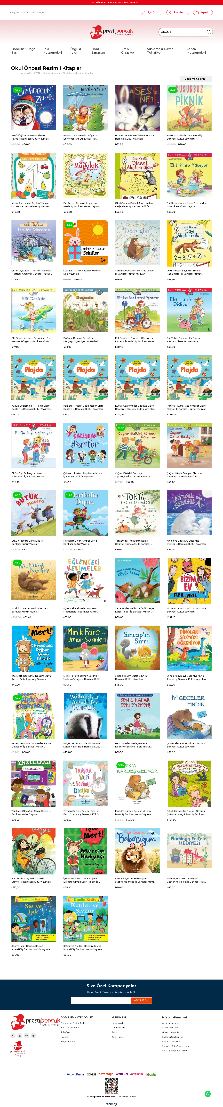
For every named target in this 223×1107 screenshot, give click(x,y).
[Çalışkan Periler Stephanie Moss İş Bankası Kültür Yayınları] (85, 445)
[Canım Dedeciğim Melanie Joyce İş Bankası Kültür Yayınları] (137, 242)
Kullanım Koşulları (171, 1041)
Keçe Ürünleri (68, 1041)
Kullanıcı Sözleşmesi (172, 1037)
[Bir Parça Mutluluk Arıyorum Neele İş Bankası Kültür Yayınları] (85, 175)
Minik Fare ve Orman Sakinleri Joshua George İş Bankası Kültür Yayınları (82, 677)
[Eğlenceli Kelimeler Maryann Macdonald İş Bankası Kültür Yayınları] (85, 580)
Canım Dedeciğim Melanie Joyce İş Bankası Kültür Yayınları (134, 272)
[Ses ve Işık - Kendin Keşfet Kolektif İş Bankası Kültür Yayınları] (33, 918)
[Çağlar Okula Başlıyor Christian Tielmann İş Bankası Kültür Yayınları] (189, 445)
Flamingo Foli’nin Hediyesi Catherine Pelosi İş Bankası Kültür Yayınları (187, 880)
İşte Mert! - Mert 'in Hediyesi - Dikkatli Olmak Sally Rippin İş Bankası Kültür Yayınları (80, 880)
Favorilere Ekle (55, 135)
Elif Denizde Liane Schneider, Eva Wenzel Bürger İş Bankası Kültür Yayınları (31, 340)
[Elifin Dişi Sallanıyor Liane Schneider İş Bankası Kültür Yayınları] (33, 445)
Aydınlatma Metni (171, 1023)
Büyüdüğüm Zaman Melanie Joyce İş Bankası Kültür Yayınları (30, 137)
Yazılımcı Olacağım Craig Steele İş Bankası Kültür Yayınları (30, 813)
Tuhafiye (65, 1032)
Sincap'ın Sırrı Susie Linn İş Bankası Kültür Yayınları (131, 677)
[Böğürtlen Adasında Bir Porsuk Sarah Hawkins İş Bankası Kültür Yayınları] (85, 715)
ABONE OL (141, 1000)
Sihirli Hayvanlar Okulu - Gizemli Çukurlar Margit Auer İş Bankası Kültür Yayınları (186, 813)
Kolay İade (15, 12)
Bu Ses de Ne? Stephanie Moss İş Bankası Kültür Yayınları (134, 137)
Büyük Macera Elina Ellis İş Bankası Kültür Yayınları (27, 542)
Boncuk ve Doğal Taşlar (73, 1023)
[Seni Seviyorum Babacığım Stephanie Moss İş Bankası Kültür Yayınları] (137, 850)
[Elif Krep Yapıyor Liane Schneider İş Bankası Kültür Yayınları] (189, 175)
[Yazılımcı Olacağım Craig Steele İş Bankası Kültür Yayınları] (33, 783)
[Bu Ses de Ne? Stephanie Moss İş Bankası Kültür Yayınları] (137, 107)
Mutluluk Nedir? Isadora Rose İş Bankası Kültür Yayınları (30, 610)
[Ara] (209, 32)
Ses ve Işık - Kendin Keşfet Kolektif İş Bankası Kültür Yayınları (31, 948)
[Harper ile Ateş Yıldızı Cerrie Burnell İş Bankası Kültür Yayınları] (33, 850)
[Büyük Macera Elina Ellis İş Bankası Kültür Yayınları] (33, 512)
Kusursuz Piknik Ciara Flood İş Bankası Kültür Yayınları (184, 137)
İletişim (40, 12)
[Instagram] (19, 1035)
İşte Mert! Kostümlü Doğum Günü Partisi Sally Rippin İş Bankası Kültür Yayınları (31, 677)
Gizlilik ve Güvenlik (171, 1027)
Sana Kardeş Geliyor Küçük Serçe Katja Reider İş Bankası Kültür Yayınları (134, 610)
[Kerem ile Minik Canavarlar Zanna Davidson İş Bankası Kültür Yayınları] (33, 715)
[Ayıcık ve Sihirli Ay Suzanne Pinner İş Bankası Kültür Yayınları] (189, 512)
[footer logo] (35, 1022)
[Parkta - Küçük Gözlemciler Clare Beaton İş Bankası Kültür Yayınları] (189, 377)
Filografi (65, 1037)
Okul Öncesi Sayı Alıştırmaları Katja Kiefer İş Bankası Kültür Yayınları (184, 272)
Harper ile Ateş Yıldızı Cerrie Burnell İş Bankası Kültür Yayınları (31, 880)
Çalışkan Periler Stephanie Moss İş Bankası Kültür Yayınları (82, 475)
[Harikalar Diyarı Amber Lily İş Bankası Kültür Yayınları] (85, 512)
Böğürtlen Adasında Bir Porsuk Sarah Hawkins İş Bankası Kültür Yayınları (82, 745)
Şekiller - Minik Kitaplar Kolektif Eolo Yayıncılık (82, 272)
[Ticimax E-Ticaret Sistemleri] (111, 1104)
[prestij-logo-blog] (35, 1049)
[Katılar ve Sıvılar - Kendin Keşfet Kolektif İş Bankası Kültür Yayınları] (85, 918)
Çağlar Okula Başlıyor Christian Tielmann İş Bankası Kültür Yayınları (185, 475)
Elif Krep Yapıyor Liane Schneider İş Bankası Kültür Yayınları (186, 205)
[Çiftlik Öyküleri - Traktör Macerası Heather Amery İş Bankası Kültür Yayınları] (33, 242)
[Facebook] (13, 1035)
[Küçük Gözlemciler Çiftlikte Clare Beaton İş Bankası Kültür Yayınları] (137, 377)
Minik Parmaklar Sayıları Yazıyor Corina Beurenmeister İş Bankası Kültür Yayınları (30, 205)
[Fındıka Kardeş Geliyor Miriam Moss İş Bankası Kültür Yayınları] (137, 783)
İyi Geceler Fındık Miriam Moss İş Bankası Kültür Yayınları (186, 745)
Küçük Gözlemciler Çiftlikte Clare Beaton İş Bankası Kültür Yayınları (135, 407)
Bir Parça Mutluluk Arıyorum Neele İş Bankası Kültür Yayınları (82, 205)
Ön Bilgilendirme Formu (175, 1050)
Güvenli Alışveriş (170, 1032)
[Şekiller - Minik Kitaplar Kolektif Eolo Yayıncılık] (85, 242)
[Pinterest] (33, 1035)
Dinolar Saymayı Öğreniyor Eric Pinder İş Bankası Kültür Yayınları (186, 677)
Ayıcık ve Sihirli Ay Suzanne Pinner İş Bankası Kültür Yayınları (186, 542)
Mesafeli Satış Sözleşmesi (175, 1046)
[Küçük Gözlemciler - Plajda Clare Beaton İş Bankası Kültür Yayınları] (33, 377)
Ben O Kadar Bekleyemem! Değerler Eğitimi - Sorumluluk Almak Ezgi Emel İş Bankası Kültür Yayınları (135, 745)
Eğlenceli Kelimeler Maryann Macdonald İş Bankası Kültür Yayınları (80, 610)
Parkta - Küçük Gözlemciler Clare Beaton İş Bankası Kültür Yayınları (186, 407)
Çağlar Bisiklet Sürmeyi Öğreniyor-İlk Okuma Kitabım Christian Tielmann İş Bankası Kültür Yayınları (132, 475)
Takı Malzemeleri (70, 1027)
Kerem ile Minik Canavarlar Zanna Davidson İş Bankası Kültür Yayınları (31, 745)
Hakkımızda (118, 1023)
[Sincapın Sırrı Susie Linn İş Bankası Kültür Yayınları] (137, 648)
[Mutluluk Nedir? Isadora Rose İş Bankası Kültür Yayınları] (33, 580)
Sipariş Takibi (28, 12)
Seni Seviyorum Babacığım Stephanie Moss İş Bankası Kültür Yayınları (135, 880)
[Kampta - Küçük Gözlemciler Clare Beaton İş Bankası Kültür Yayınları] (85, 377)
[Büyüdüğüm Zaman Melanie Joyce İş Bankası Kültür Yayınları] (33, 107)
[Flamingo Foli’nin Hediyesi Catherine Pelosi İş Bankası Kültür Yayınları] (189, 850)
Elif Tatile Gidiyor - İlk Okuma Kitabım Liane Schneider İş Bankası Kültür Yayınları (184, 340)
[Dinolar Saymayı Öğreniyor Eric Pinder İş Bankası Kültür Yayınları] (189, 648)
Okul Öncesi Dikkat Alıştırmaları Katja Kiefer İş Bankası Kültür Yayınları (134, 205)
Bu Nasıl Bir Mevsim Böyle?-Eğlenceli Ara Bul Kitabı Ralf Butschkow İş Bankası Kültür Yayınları (80, 137)
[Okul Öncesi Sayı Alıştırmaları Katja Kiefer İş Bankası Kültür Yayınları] (189, 242)
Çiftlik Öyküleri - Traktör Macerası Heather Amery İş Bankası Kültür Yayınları (31, 272)
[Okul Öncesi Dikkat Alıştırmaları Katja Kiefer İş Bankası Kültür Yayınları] (137, 175)
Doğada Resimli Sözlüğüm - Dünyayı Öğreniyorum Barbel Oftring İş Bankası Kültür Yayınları (83, 340)
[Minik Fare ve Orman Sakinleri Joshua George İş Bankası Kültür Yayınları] (85, 648)
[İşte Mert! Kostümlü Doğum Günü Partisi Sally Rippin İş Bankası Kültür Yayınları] (33, 648)
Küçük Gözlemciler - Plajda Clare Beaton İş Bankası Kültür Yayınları (31, 407)
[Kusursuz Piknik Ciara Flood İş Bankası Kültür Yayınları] (189, 107)
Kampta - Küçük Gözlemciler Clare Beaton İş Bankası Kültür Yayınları (83, 407)
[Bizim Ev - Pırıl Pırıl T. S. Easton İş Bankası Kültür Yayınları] (189, 580)
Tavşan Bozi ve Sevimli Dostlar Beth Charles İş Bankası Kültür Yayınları (81, 813)
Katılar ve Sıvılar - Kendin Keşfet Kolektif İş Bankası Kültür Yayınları (83, 948)
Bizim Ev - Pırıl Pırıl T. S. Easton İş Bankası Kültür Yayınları (186, 610)
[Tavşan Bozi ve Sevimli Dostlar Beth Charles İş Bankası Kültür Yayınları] (85, 783)
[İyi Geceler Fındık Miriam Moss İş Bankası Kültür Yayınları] (189, 715)
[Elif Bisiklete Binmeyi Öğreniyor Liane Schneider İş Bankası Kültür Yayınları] (137, 310)
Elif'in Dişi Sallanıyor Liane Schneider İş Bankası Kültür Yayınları (27, 475)
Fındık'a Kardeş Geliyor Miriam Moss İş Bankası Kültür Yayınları (133, 813)
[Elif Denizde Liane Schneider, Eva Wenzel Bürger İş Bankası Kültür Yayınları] (33, 310)
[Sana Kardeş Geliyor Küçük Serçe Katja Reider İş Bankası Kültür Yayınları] (137, 580)
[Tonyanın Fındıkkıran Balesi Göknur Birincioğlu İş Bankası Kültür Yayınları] (137, 512)
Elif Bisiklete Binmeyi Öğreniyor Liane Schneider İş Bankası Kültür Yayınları (135, 340)
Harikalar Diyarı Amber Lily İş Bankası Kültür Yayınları (80, 542)
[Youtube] (26, 1035)
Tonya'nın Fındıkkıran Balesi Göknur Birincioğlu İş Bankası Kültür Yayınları (132, 542)
